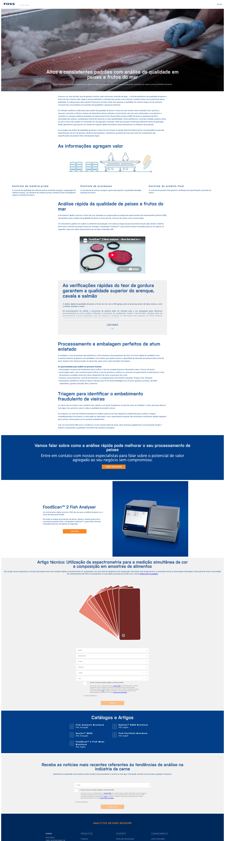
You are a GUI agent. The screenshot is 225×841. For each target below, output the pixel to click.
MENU (219, 4)
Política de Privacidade (149, 573)
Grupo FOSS (116, 686)
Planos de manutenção (125, 839)
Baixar (112, 703)
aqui (103, 691)
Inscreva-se (112, 807)
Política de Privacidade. (120, 692)
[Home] (9, 4)
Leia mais (75, 531)
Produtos (84, 839)
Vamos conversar (114, 467)
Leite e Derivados (158, 839)
